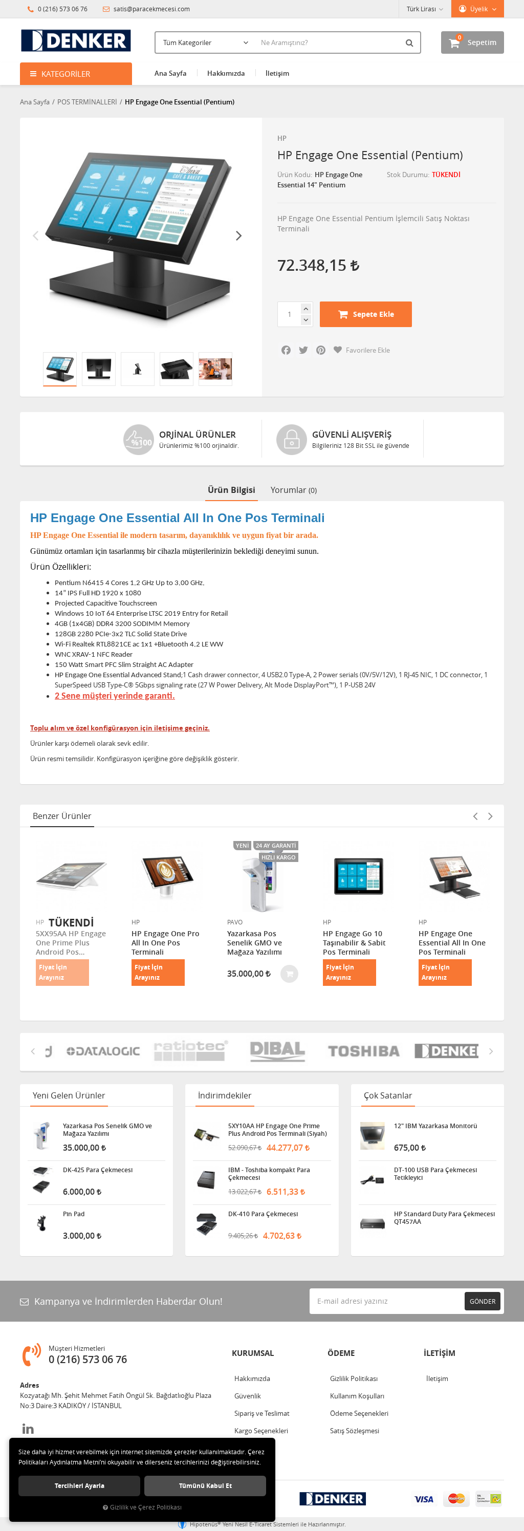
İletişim (277, 73)
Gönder (482, 1301)
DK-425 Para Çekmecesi (98, 1170)
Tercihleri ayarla (79, 1485)
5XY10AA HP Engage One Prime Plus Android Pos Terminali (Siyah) (277, 1129)
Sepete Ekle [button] (373, 314)
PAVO (235, 922)
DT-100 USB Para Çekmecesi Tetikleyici (435, 1173)
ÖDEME (341, 1353)
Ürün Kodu (294, 174)
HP (282, 138)
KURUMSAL (253, 1353)
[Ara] (411, 42)
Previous (35, 235)
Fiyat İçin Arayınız (53, 972)
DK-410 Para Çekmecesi (263, 1214)
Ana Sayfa (171, 73)
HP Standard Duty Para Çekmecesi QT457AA (444, 1217)
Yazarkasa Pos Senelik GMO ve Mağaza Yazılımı (254, 943)
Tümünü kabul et (205, 1485)
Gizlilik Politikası (354, 1378)
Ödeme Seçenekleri (359, 1413)
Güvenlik (247, 1395)
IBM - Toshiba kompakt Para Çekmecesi (269, 1173)
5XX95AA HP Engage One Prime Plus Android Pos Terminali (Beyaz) (71, 943)
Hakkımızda (226, 73)
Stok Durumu (407, 174)
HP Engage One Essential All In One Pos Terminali (452, 943)
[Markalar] (89, 1052)
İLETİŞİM (439, 1353)
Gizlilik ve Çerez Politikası (146, 1507)
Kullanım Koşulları (357, 1395)
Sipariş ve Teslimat (262, 1413)
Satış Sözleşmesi (354, 1430)
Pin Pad (73, 1214)
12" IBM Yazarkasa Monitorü (435, 1126)
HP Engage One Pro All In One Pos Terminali (166, 943)
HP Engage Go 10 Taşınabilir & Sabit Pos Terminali (354, 943)
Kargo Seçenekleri (261, 1430)
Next (239, 235)
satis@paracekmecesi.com (151, 9)
